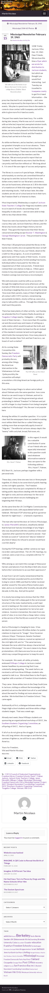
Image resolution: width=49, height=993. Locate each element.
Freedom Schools (23, 776)
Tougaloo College (9, 317)
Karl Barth (11, 952)
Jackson (5, 778)
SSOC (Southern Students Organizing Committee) (22, 786)
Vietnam (20, 788)
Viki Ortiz (28, 788)
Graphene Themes (19, 990)
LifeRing (26, 952)
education (36, 942)
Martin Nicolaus (9, 13)
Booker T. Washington (35, 232)
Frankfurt (8, 945)
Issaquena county (39, 91)
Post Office (28, 962)
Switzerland (34, 969)
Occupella (8, 962)
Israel (33, 949)
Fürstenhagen (36, 946)
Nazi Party (26, 959)
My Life (27, 40)
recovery (39, 963)
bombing (34, 939)
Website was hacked (13, 852)
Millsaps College (17, 663)
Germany (7, 949)
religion (6, 966)
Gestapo (12, 949)
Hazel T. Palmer (37, 776)
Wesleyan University (29, 972)
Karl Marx (19, 952)
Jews (6, 952)
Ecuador (28, 942)
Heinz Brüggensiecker (23, 949)
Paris (20, 963)
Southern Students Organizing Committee (20, 723)
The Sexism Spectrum (14, 889)
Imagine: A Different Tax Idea (17, 871)
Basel (14, 936)
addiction (8, 936)
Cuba (14, 942)
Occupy (15, 963)
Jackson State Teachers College (22, 778)
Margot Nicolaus (35, 952)
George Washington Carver (13, 235)
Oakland (35, 959)
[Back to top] (43, 978)
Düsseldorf (20, 942)
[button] (16, 63)
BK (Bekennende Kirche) (21, 939)
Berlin (33, 936)
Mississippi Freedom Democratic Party (21, 781)
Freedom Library (8, 776)
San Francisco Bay (22, 965)
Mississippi (28, 780)
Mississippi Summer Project (35, 782)
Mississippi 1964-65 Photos (23, 28)
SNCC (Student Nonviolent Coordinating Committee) (23, 784)
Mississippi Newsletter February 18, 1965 (26, 23)
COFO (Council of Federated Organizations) (22, 774)
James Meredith (11, 524)
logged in (19, 837)
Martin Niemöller (17, 956)
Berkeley (23, 935)
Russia (11, 966)
